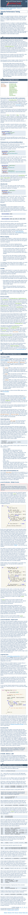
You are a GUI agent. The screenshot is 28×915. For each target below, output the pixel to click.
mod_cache (13, 420)
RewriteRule (7, 177)
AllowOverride (12, 84)
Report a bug (25, 912)
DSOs (24, 398)
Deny (18, 115)
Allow (8, 115)
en (20, 907)
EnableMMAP (11, 87)
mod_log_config (14, 414)
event (6, 373)
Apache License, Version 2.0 (13, 909)
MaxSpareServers (13, 91)
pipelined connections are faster (17, 724)
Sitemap (20, 912)
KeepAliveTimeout (13, 90)
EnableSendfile (13, 89)
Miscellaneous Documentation (6, 8)
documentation (6, 391)
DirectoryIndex (13, 85)
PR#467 (15, 545)
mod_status (3, 86)
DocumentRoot (22, 175)
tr (26, 907)
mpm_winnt (22, 362)
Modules (5, 912)
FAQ (13, 912)
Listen (14, 493)
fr (22, 907)
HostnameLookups (13, 86)
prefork (7, 379)
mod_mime (2, 414)
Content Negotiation (19, 231)
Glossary (16, 912)
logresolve (18, 104)
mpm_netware (10, 362)
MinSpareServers (13, 92)
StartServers (12, 95)
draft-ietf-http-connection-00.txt (13, 656)
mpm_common (3, 85)
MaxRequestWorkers (9, 46)
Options (11, 94)
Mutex (3, 599)
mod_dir (3, 84)
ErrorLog (4, 330)
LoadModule (7, 400)
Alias (1, 177)
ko (25, 907)
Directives (10, 912)
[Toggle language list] (1, 14)
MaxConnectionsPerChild (6, 335)
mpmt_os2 (16, 362)
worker (6, 367)
